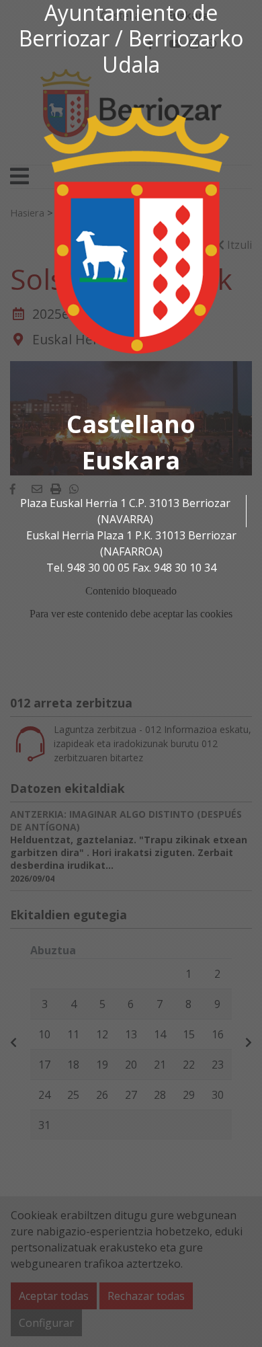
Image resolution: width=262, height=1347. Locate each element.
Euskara (131, 460)
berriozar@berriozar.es (131, 583)
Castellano (131, 424)
